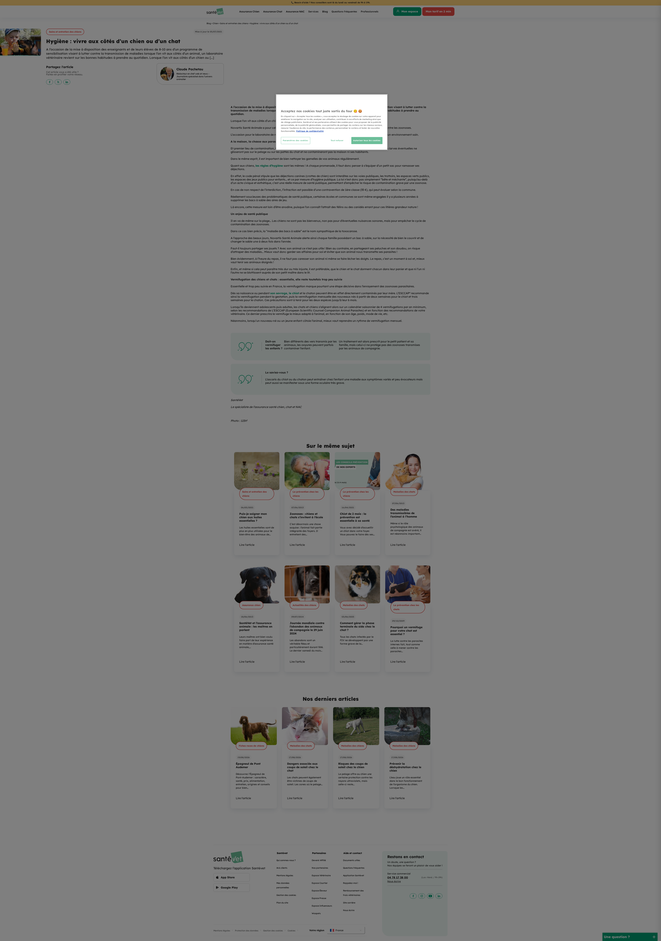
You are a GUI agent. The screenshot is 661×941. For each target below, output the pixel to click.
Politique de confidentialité (310, 131)
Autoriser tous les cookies (367, 140)
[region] (332, 122)
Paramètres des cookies (295, 140)
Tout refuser (337, 140)
